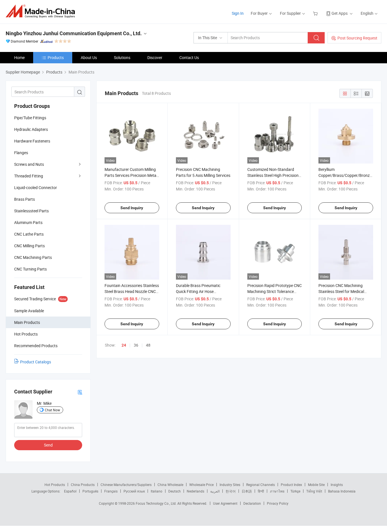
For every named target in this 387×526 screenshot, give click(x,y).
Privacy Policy (277, 503)
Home (19, 57)
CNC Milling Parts (29, 245)
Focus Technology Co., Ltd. (156, 503)
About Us (89, 57)
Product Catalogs (35, 361)
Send (48, 445)
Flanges (21, 152)
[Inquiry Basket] (316, 13)
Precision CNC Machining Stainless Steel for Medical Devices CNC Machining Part (343, 291)
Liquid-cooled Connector (35, 187)
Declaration (252, 503)
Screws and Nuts (29, 164)
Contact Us (189, 57)
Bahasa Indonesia (342, 491)
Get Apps (339, 13)
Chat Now (52, 410)
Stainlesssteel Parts (31, 210)
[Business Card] (80, 392)
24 (124, 345)
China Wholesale (170, 484)
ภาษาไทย (277, 491)
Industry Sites (230, 484)
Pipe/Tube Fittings (30, 117)
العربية (215, 491)
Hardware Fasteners (32, 141)
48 (148, 345)
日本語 (247, 491)
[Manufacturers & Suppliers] (42, 11)
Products (56, 57)
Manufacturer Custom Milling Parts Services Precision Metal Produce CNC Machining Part (131, 175)
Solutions (122, 57)
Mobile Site (316, 484)
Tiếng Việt (314, 491)
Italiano (156, 491)
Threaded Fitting (28, 176)
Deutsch (174, 491)
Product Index (291, 484)
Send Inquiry (131, 208)
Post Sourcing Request (357, 38)
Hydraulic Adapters (31, 129)
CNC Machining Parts (33, 257)
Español (70, 491)
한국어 (231, 491)
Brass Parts (24, 199)
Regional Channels (260, 484)
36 (136, 345)
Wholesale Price (201, 484)
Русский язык (134, 491)
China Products (83, 484)
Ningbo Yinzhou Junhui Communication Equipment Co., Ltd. (74, 33)
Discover (154, 57)
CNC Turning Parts (30, 269)
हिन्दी (261, 491)
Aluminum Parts (28, 222)
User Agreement (225, 503)
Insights (337, 484)
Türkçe (295, 491)
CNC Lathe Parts (29, 234)
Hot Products (54, 484)
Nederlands (195, 491)
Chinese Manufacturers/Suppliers (126, 484)
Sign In (238, 13)
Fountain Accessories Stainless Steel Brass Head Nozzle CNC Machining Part (132, 291)
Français (111, 491)
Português (90, 491)
